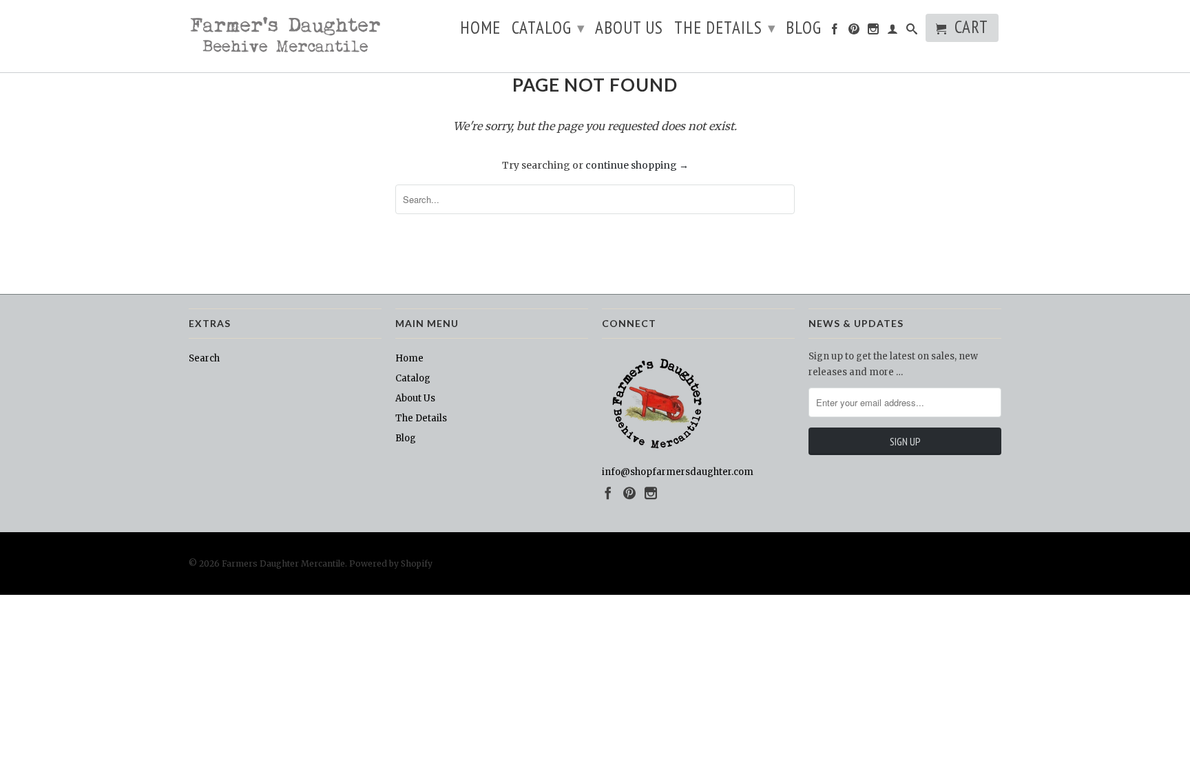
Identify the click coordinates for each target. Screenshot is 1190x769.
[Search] (912, 31)
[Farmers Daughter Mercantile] (285, 36)
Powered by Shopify (390, 563)
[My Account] (893, 31)
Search (204, 358)
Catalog (548, 28)
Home (480, 30)
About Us (629, 30)
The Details (725, 28)
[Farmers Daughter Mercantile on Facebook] (835, 31)
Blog (804, 30)
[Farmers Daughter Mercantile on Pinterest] (854, 31)
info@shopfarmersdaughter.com (677, 472)
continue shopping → (637, 165)
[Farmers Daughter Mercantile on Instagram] (873, 31)
